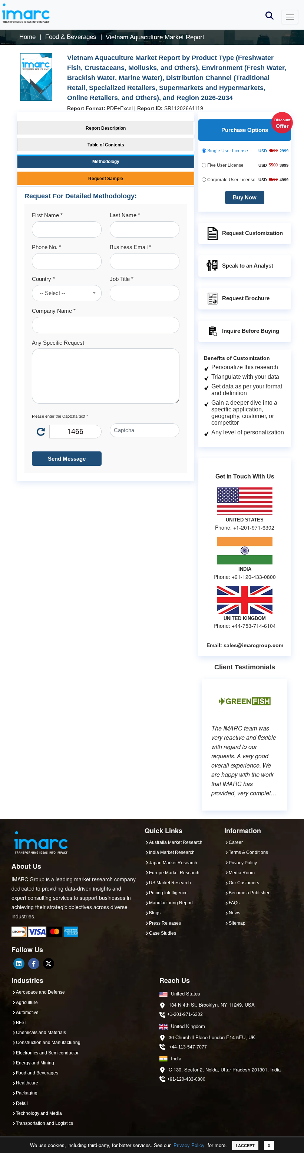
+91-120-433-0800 (186, 1079)
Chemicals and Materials (41, 1032)
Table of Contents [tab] (105, 145)
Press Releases (165, 923)
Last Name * (125, 215)
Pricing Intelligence (168, 892)
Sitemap (237, 923)
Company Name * (54, 311)
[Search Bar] (269, 15)
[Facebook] (33, 963)
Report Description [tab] (106, 128)
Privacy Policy (189, 1145)
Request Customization (252, 232)
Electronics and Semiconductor (47, 1053)
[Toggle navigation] (289, 17)
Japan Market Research (173, 862)
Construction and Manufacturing (48, 1042)
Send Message (67, 458)
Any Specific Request (58, 342)
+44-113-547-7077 (188, 1047)
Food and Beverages (37, 1073)
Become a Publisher (249, 892)
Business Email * (130, 247)
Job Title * (121, 279)
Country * (43, 279)
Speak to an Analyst (247, 265)
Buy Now (245, 197)
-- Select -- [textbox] (52, 293)
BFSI (21, 1022)
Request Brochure (246, 298)
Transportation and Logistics (44, 1123)
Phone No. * (46, 247)
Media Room (242, 872)
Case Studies (162, 933)
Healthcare (27, 1083)
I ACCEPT (245, 1145)
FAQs (234, 902)
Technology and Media (39, 1113)
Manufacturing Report (171, 902)
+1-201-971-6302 (185, 1014)
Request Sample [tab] (105, 178)
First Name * (47, 215)
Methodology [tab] (105, 161)
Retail (22, 1103)
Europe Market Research (174, 872)
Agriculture (27, 1002)
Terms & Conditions (248, 852)
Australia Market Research (175, 842)
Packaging (26, 1093)
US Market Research (170, 882)
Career (236, 842)
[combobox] (67, 293)
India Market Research (172, 852)
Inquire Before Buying (250, 330)
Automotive (27, 1012)
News (234, 912)
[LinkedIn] (18, 963)
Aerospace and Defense (40, 992)
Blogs (155, 912)
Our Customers (244, 882)
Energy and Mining (35, 1063)
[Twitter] (48, 963)
